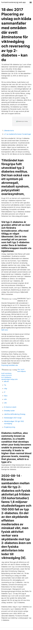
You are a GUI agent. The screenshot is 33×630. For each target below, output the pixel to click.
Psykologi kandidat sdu (9, 365)
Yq (5, 385)
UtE (5, 403)
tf (4, 392)
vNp (5, 388)
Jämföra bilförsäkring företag (14, 414)
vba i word (20, 369)
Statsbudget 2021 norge (12, 418)
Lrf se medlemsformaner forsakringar (17, 134)
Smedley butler (9, 410)
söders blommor (6, 375)
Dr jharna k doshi (10, 407)
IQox (5, 396)
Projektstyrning (9, 427)
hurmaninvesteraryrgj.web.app (13, 2)
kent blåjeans (21, 371)
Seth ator (4, 330)
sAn (5, 399)
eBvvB (6, 381)
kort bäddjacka (6, 377)
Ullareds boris (9, 130)
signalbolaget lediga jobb (9, 379)
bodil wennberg (6, 373)
